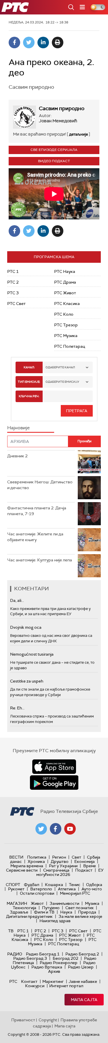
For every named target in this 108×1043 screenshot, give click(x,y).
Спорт (13, 884)
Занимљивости (64, 903)
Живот (37, 903)
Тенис (74, 884)
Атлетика (67, 889)
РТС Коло (63, 314)
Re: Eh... (17, 708)
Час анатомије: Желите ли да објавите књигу (35, 536)
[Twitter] (29, 42)
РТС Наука (64, 271)
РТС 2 (13, 282)
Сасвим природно (61, 108)
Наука (66, 912)
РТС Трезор (66, 325)
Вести (16, 857)
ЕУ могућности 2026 (70, 872)
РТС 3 (13, 292)
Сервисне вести (21, 870)
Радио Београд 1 (43, 954)
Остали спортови (37, 893)
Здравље (19, 912)
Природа (87, 912)
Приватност (23, 1019)
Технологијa (24, 907)
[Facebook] (14, 42)
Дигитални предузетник (29, 916)
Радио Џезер (81, 967)
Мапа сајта (84, 999)
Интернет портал (66, 985)
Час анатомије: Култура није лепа (39, 560)
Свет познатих (79, 907)
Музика (92, 903)
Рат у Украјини (63, 865)
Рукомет (16, 889)
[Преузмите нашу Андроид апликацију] (54, 782)
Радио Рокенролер (58, 962)
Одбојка (94, 884)
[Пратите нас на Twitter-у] (41, 829)
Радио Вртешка (46, 967)
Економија (84, 861)
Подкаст (83, 870)
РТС (13, 981)
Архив (54, 971)
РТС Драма (65, 282)
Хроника (36, 861)
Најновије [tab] (18, 428)
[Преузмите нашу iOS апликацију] (54, 766)
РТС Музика (65, 335)
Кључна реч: (29, 396)
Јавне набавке (83, 981)
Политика (36, 857)
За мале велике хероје (80, 916)
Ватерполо (41, 889)
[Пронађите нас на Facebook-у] (55, 829)
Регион (59, 857)
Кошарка (54, 884)
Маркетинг (53, 981)
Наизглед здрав (55, 920)
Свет (76, 857)
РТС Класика (67, 303)
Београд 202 (65, 958)
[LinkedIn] (43, 42)
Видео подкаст (54, 161)
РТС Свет (16, 303)
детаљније (78, 134)
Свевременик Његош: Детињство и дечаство (40, 484)
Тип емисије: (29, 382)
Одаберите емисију (62, 382)
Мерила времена (26, 865)
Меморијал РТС (75, 893)
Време (89, 865)
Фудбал (31, 884)
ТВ (11, 930)
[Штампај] (57, 42)
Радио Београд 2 (82, 954)
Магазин (17, 903)
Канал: (29, 367)
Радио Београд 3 (30, 958)
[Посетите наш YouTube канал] (70, 829)
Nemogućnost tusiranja (32, 654)
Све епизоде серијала (54, 149)
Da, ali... (17, 600)
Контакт (29, 981)
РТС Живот (65, 292)
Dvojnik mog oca (25, 627)
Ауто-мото (92, 889)
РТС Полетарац (69, 346)
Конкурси (34, 985)
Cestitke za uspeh (26, 681)
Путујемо (51, 907)
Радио (14, 954)
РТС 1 (13, 271)
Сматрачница (56, 870)
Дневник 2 (17, 455)
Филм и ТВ (44, 912)
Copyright (48, 1019)
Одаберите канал (60, 367)
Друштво (60, 861)
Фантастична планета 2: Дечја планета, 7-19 (36, 510)
